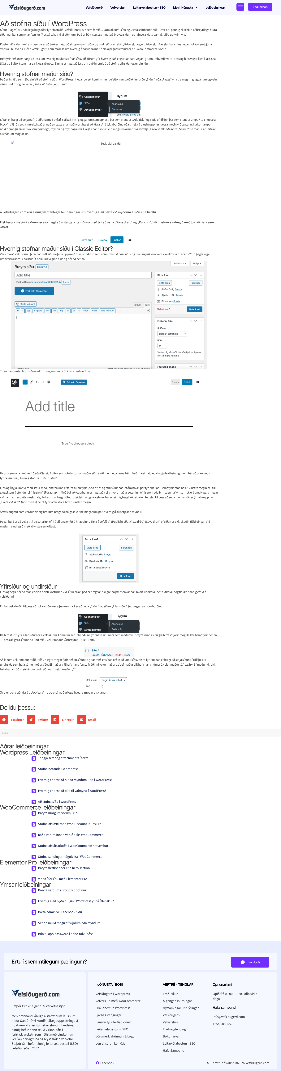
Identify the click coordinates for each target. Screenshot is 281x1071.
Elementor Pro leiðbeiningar (35, 862)
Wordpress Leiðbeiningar (32, 752)
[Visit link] (31, 7)
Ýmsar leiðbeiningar (25, 884)
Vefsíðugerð (94, 7)
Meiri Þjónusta (183, 7)
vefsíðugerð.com (43, 49)
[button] (13, 719)
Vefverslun (117, 7)
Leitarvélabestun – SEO (149, 7)
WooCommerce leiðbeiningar (37, 807)
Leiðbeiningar (215, 7)
